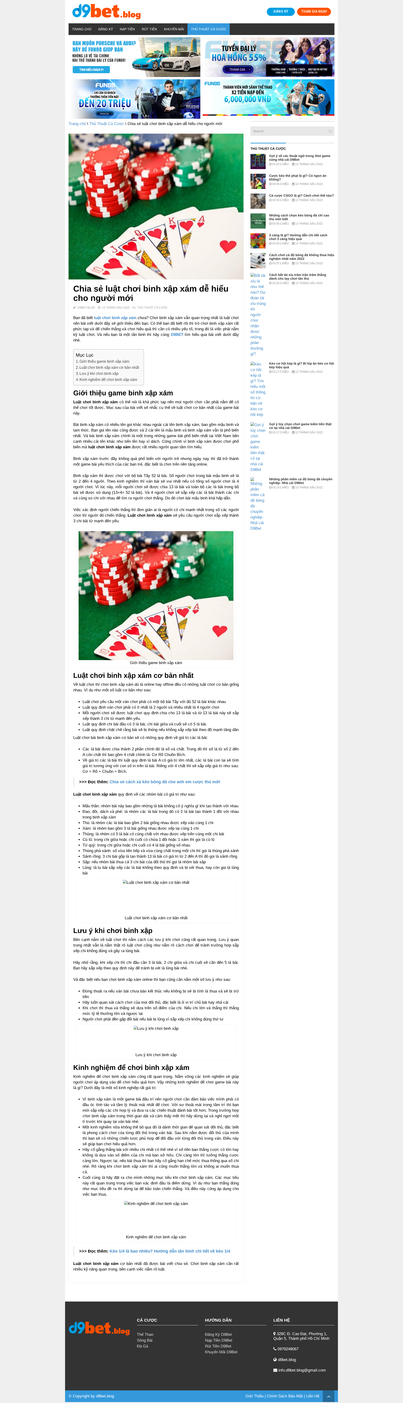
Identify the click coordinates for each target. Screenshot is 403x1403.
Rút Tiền (149, 29)
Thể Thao (145, 1334)
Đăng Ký (105, 29)
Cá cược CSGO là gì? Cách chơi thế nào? (301, 195)
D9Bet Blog (86, 307)
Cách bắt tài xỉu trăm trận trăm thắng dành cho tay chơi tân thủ (297, 276)
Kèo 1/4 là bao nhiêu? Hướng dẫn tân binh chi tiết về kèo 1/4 (170, 1251)
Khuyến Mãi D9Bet (221, 1352)
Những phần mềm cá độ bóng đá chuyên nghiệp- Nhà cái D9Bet (301, 481)
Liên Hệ (312, 1396)
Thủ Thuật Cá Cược (208, 29)
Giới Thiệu (254, 1396)
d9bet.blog (105, 1396)
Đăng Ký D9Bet (218, 1334)
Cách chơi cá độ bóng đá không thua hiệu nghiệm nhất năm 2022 (301, 257)
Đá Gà (142, 1346)
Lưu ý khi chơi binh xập (99, 373)
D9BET (177, 334)
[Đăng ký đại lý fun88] (134, 57)
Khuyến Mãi (174, 29)
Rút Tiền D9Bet (218, 1346)
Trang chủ (81, 29)
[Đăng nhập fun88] (268, 99)
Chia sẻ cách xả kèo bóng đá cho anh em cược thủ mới (165, 782)
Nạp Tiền (127, 29)
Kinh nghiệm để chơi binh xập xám (108, 379)
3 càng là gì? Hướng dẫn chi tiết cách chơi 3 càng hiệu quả (298, 237)
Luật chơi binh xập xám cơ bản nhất (109, 367)
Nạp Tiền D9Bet (218, 1340)
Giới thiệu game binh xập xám (104, 361)
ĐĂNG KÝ (280, 11)
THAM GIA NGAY (314, 11)
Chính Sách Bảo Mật (285, 1396)
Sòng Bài (145, 1340)
